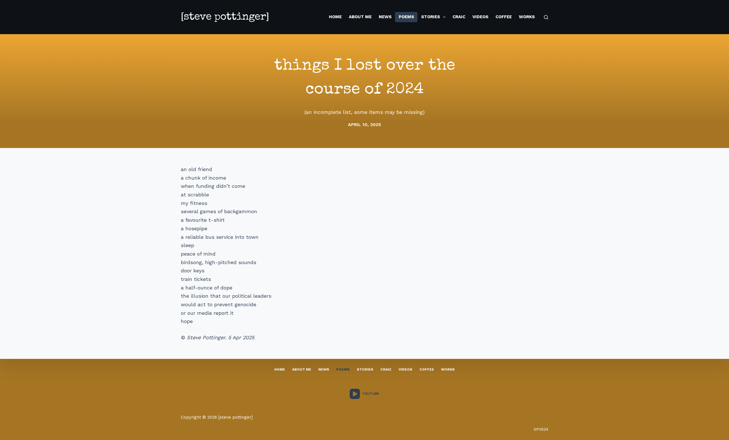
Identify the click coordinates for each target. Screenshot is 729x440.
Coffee (503, 16)
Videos (480, 16)
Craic (458, 16)
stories (365, 369)
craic (386, 369)
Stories (430, 16)
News (385, 16)
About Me (360, 16)
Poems (406, 16)
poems (343, 369)
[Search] (546, 17)
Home (335, 16)
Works (527, 16)
